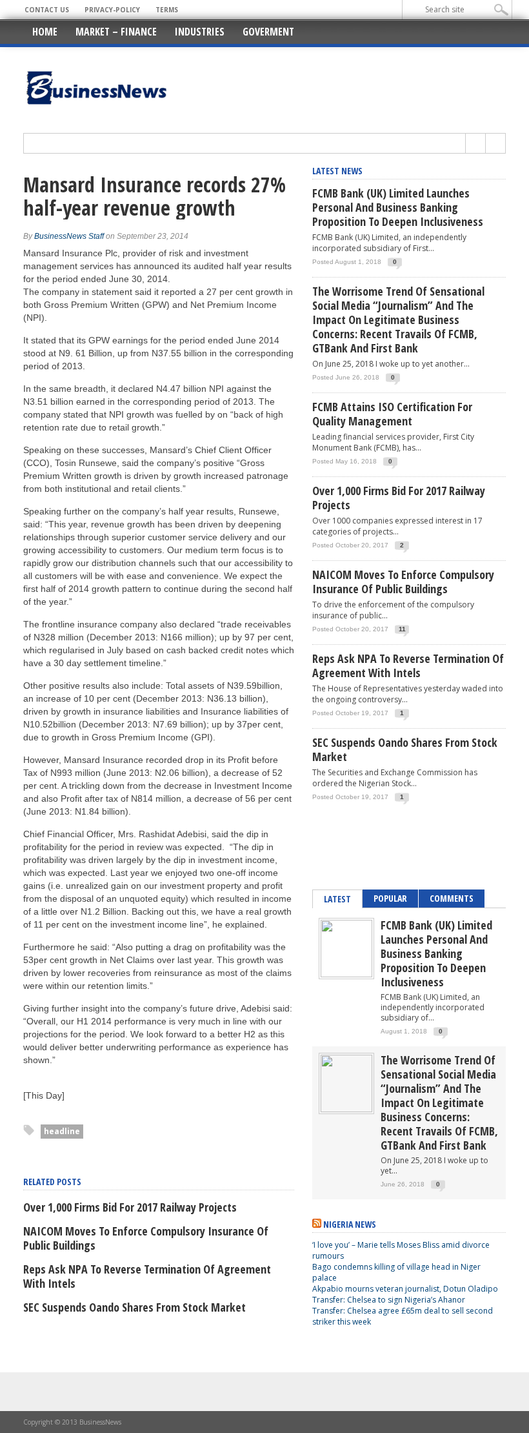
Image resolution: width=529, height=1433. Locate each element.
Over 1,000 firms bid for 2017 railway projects (130, 1207)
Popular (390, 898)
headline (62, 1131)
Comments (452, 898)
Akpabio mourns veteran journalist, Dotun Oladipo (405, 1288)
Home (44, 32)
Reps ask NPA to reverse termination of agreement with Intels (147, 1276)
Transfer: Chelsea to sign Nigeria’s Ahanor (388, 1299)
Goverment (268, 32)
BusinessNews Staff (69, 236)
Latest (337, 899)
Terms (166, 9)
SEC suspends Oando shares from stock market (134, 1307)
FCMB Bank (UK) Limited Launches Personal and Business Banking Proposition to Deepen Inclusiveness (397, 207)
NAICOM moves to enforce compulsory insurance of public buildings (145, 1238)
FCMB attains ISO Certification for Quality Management (392, 414)
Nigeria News (349, 1224)
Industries (200, 32)
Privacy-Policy (112, 9)
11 (402, 629)
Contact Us (47, 9)
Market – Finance (116, 32)
